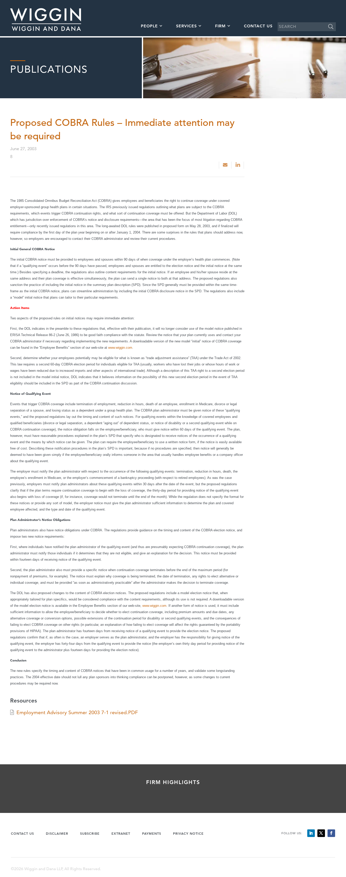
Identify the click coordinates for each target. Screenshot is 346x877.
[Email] (225, 165)
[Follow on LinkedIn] (311, 833)
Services (186, 26)
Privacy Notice (188, 833)
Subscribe (90, 833)
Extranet (120, 833)
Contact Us (258, 26)
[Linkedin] (238, 165)
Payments (151, 833)
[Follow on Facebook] (331, 833)
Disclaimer (57, 833)
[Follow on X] (321, 833)
